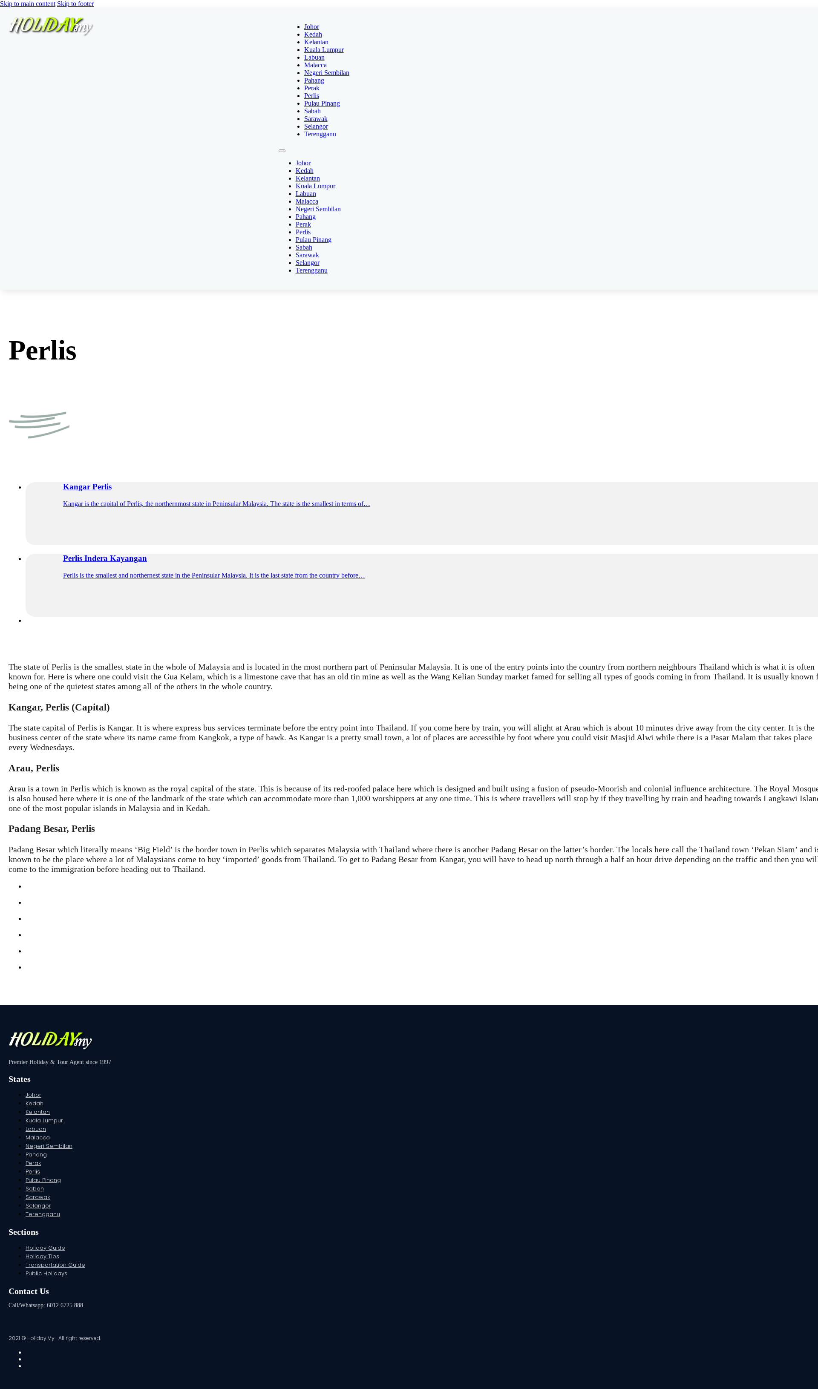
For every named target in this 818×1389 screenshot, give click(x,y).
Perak (312, 88)
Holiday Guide (45, 1248)
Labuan (314, 57)
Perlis (311, 95)
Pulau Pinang (322, 103)
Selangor (316, 126)
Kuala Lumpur (324, 49)
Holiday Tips (42, 1256)
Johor (311, 26)
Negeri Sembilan (326, 72)
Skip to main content (27, 3)
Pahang (314, 80)
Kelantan (316, 42)
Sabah (312, 111)
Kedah (313, 34)
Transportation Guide (55, 1265)
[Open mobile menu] (282, 151)
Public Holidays (46, 1273)
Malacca (315, 65)
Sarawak (316, 118)
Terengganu (320, 134)
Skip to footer (75, 3)
